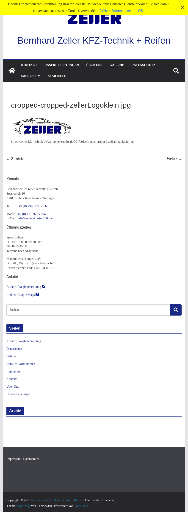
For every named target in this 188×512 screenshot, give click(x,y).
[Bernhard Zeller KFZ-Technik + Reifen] (11, 70)
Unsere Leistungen (61, 65)
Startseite (57, 76)
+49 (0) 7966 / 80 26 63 (32, 206)
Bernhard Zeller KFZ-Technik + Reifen (93, 40)
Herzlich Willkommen (20, 364)
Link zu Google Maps (21, 295)
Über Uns (94, 65)
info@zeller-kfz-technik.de (35, 218)
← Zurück (14, 159)
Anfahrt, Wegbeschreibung (24, 286)
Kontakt (29, 65)
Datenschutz (143, 65)
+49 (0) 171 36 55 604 (31, 214)
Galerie (117, 65)
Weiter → (174, 159)
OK (141, 11)
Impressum (31, 76)
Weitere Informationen (116, 11)
